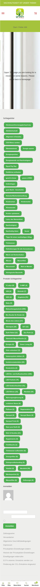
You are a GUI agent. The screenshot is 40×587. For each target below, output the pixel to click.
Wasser (8, 260)
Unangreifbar (12, 456)
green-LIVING (27, 178)
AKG (9, 297)
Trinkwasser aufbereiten (16, 450)
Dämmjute (11, 327)
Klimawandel (10, 207)
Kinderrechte (26, 202)
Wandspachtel (12, 474)
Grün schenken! (13, 350)
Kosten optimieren (12, 213)
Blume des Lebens (14, 321)
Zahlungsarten (9, 533)
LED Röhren (12, 392)
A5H (8, 291)
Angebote (23, 297)
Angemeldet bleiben (13, 521)
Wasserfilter (21, 260)
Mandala (28, 392)
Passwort (7, 516)
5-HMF (23, 285)
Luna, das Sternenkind (14, 219)
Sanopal (10, 415)
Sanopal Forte (12, 421)
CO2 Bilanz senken (13, 142)
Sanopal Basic (26, 415)
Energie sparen (28, 148)
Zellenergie (28, 480)
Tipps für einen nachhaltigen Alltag (19, 237)
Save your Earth (13, 427)
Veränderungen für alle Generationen (19, 249)
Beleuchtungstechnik (16, 309)
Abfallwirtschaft (11, 131)
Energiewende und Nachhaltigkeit (18, 160)
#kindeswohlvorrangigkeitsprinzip (18, 125)
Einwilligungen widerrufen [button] (13, 557)
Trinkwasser (10, 243)
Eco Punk (28, 332)
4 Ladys (10, 285)
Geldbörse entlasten (13, 172)
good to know (11, 178)
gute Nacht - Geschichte (15, 190)
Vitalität (10, 468)
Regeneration (26, 409)
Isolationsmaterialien (15, 362)
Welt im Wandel (26, 266)
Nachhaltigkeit (11, 225)
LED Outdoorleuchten (15, 386)
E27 (25, 327)
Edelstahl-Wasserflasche (16, 338)
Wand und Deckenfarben (15, 255)
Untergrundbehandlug (15, 462)
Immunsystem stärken (15, 356)
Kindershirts (11, 368)
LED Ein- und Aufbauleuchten (19, 374)
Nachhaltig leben (12, 231)
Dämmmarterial (11, 148)
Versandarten (8, 537)
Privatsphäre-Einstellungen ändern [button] (17, 549)
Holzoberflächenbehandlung (16, 196)
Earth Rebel (12, 332)
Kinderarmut (10, 202)
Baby (9, 303)
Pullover (10, 409)
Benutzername (9, 509)
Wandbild (25, 468)
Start (15, 27)
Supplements (12, 439)
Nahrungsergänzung (14, 397)
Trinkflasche (11, 445)
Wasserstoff (10, 266)
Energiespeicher (12, 154)
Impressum (7, 545)
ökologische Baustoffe (14, 272)
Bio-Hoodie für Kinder (15, 315)
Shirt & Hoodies (13, 433)
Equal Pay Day (11, 166)
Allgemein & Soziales (13, 137)
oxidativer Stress (13, 403)
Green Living (26, 344)
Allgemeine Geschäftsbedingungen (17, 541)
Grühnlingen (10, 184)
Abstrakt (21, 291)
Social (27, 231)
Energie (10, 344)
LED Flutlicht (12, 380)
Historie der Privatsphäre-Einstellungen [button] (18, 553)
